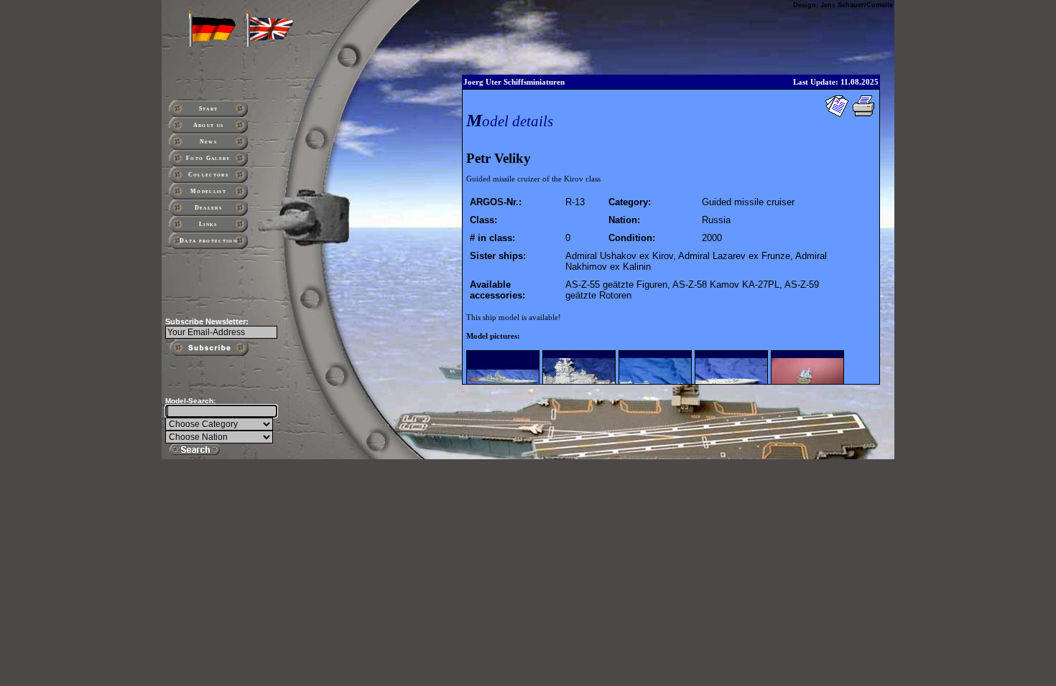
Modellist (208, 191)
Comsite (879, 5)
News (208, 141)
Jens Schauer (842, 5)
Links (208, 224)
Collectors (208, 175)
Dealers (208, 208)
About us (208, 125)
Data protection (208, 241)
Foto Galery (208, 158)
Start (208, 108)
